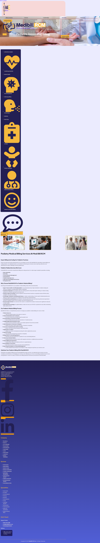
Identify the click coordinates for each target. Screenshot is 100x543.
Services (26, 17)
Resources (82, 17)
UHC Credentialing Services (49, 30)
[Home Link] (24, 32)
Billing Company (9, 17)
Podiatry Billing (65, 37)
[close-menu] (5, 34)
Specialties (64, 17)
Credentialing (46, 17)
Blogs (81, 19)
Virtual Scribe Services (29, 36)
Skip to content (3, 0)
